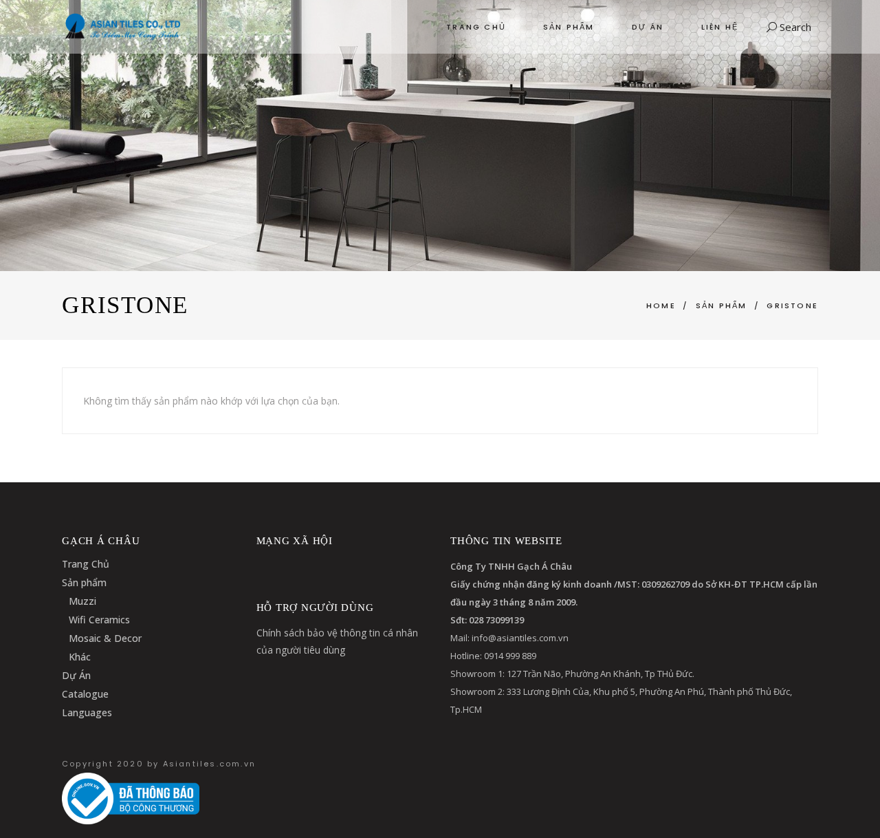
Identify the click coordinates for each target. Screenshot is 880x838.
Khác (80, 656)
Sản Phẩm (721, 305)
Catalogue (85, 693)
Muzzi (82, 601)
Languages (87, 712)
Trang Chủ (85, 563)
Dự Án (76, 675)
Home (661, 305)
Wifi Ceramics (99, 619)
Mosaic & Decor (105, 638)
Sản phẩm (84, 582)
